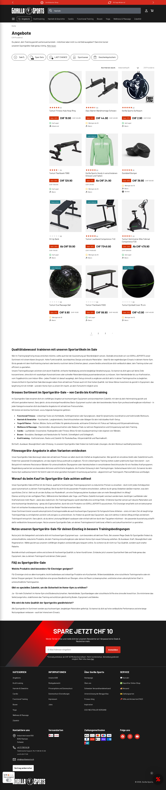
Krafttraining (18, 683)
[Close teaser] (151, 773)
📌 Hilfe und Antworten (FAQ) (131, 699)
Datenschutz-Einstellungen (59, 694)
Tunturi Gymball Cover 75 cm (134, 305)
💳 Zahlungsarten (127, 694)
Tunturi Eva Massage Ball (60, 305)
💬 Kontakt (124, 678)
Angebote (16, 678)
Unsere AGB (53, 678)
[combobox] (94, 11)
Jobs (51, 704)
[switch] (8, 780)
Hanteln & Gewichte (20, 688)
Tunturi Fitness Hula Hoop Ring (62, 110)
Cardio (15, 694)
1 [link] (91, 333)
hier (92, 659)
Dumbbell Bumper (129, 173)
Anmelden (113, 649)
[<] (13, 2)
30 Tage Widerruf (119, 2)
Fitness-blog (89, 699)
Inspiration (88, 704)
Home (14, 26)
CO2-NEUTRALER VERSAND (95, 710)
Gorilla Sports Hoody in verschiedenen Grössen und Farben (101, 174)
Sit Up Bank (54, 239)
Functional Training (20, 699)
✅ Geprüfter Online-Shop (130, 683)
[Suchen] (50, 11)
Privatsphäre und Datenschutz (60, 688)
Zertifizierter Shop (51, 2)
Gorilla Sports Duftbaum (132, 110)
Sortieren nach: (108, 68)
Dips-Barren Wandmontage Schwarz (101, 110)
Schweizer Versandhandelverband (97, 688)
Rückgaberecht (54, 683)
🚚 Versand (124, 688)
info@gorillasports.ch (25, 759)
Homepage (88, 678)
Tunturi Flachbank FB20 (96, 305)
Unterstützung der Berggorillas (96, 694)
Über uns (87, 683)
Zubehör (16, 720)
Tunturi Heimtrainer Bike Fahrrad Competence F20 (136, 240)
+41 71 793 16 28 (23, 747)
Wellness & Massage (21, 715)
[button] (152, 11)
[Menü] (13, 773)
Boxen (15, 704)
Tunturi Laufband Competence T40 (100, 239)
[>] (153, 2)
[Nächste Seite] (112, 333)
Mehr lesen (51, 45)
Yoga (15, 710)
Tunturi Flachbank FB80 (59, 173)
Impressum (53, 699)
